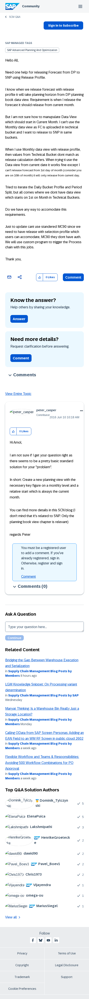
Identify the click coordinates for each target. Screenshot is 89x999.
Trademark (22, 977)
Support (67, 977)
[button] (39, 277)
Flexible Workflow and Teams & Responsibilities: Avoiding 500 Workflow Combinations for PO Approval (42, 762)
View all (11, 917)
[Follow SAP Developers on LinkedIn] (56, 940)
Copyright (22, 965)
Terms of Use (67, 953)
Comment (73, 277)
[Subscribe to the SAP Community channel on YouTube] (48, 940)
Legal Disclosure (66, 965)
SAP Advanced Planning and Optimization (32, 50)
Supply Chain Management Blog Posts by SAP (43, 695)
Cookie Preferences (22, 988)
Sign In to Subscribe (63, 25)
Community (31, 6)
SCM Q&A (14, 16)
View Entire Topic (18, 394)
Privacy (22, 953)
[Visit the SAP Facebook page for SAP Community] (33, 940)
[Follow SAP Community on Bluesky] (40, 940)
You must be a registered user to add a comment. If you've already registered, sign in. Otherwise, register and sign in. (43, 558)
